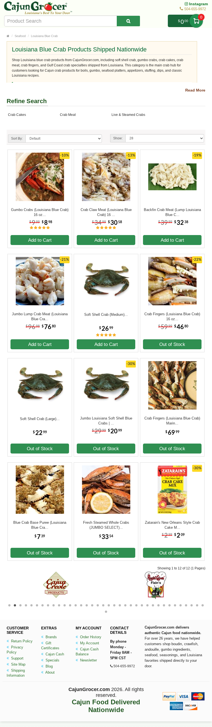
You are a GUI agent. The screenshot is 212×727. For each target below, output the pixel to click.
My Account (89, 643)
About (49, 672)
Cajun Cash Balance (87, 651)
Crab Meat (68, 115)
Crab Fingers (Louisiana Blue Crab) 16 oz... (172, 316)
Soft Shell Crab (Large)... (40, 419)
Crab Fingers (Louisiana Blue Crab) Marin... (172, 420)
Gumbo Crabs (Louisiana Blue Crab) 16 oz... (39, 212)
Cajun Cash (54, 654)
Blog (48, 666)
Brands (50, 637)
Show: (118, 138)
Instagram (198, 4)
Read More (195, 90)
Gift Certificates (50, 645)
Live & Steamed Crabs (128, 115)
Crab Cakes (17, 115)
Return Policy (21, 641)
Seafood (20, 36)
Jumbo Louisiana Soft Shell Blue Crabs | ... (106, 420)
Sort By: (17, 138)
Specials (51, 660)
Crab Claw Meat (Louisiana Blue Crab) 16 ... (106, 212)
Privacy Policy (15, 649)
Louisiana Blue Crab (44, 36)
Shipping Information (16, 673)
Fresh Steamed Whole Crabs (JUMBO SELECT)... (106, 525)
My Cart (196, 21)
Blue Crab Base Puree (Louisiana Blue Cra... (39, 525)
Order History (90, 637)
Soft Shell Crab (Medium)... (106, 314)
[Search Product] (128, 21)
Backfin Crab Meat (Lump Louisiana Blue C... (172, 212)
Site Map (17, 664)
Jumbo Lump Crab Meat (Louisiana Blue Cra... (40, 316)
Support (16, 658)
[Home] (8, 36)
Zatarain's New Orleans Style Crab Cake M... (172, 525)
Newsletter (88, 660)
